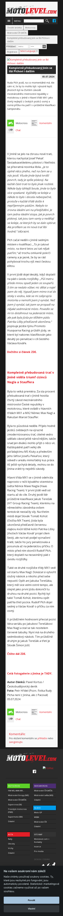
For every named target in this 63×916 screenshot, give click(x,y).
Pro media (39, 851)
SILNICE (37, 808)
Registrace (12, 51)
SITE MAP (38, 834)
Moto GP (38, 812)
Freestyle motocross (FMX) (17, 810)
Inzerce (37, 846)
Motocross (30, 27)
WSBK (36, 817)
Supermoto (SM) (15, 816)
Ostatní (11, 821)
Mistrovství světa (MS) (43, 795)
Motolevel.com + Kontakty (41, 840)
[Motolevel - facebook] (54, 20)
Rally (10, 839)
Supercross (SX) (15, 804)
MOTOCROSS (14, 786)
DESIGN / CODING (42, 859)
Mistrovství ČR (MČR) (16, 32)
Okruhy (11, 843)
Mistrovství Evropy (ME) (18, 795)
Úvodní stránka (14, 27)
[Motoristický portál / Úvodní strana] (31, 10)
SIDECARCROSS (40, 786)
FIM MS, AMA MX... (16, 790)
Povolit (31, 900)
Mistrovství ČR (40, 822)
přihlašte (42, 738)
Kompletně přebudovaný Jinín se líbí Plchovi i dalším (28, 40)
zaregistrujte (16, 742)
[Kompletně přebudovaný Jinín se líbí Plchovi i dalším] (31, 63)
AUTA (10, 834)
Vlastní (31, 908)
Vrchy (10, 848)
